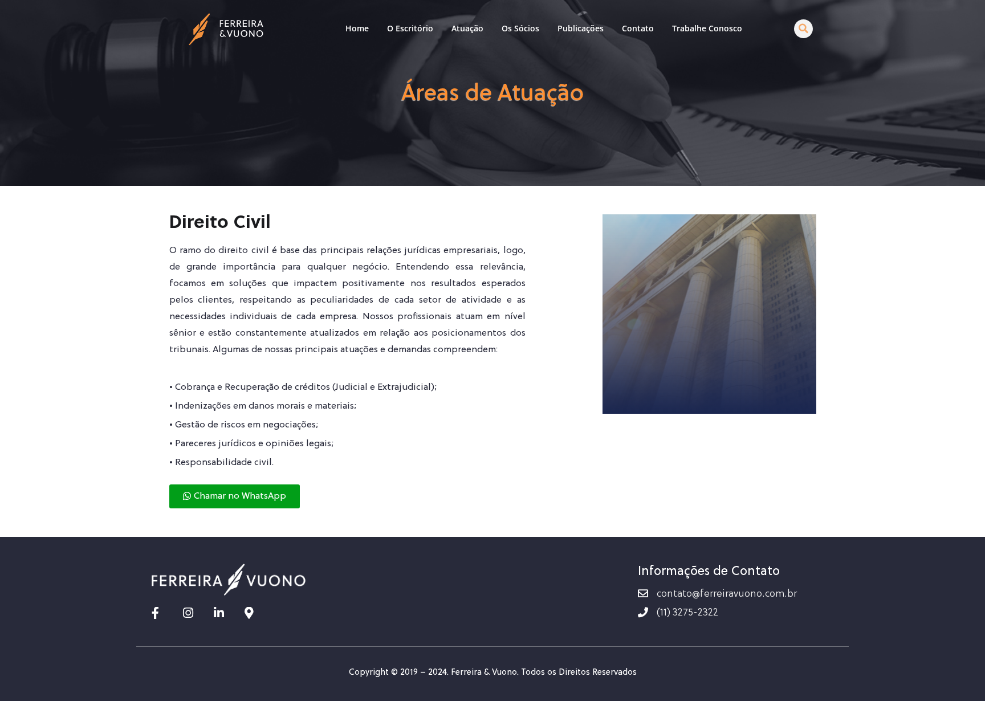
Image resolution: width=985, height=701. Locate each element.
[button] (803, 28)
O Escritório (410, 28)
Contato (638, 28)
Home (357, 28)
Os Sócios (520, 28)
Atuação (467, 28)
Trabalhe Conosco (707, 28)
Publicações (580, 28)
